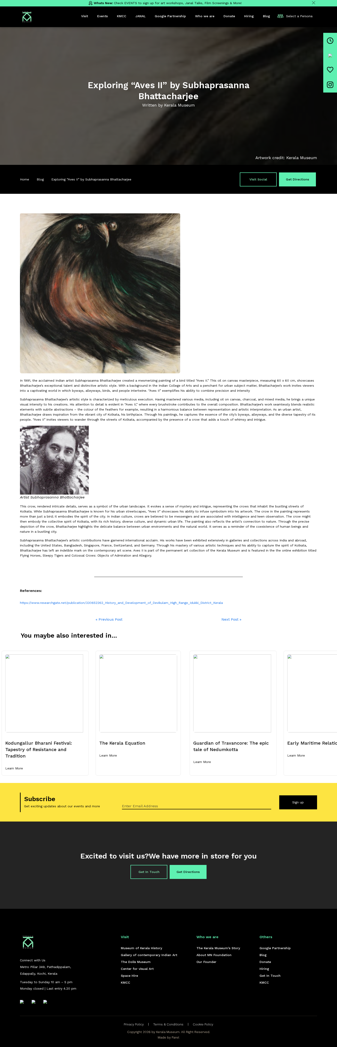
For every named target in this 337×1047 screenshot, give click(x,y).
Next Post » (231, 619)
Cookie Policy (203, 1024)
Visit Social (258, 179)
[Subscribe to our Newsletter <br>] (330, 70)
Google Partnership (275, 948)
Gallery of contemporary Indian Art (149, 955)
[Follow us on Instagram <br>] (330, 85)
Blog (40, 179)
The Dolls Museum (136, 962)
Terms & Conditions (168, 1024)
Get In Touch (149, 872)
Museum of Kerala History (141, 948)
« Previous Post (109, 619)
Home (24, 179)
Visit (84, 16)
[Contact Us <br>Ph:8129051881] (330, 55)
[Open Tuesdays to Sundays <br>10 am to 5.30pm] (330, 40)
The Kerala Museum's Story (218, 948)
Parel (175, 1037)
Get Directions (297, 179)
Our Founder (206, 962)
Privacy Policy (134, 1024)
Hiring (264, 969)
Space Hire (129, 975)
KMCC (125, 982)
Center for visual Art (137, 969)
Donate (265, 962)
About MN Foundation (214, 955)
